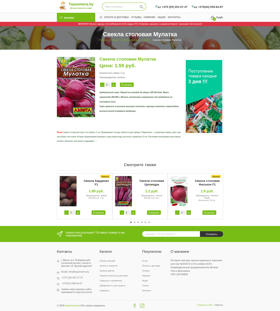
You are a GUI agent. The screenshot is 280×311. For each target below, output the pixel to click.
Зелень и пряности (109, 266)
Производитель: (108, 77)
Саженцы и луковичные (111, 280)
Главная (103, 40)
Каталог (115, 40)
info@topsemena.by (78, 272)
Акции (162, 18)
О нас (145, 261)
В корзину (126, 85)
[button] (131, 222)
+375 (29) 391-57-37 (174, 6)
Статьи (145, 285)
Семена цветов (107, 271)
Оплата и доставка (116, 18)
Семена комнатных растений (114, 275)
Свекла (146, 40)
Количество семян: (109, 73)
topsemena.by (72, 305)
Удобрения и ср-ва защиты (112, 285)
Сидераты (104, 290)
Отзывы (136, 18)
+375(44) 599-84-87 (210, 6)
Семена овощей (130, 40)
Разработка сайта (205, 305)
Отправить (211, 234)
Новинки (149, 18)
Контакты (174, 18)
